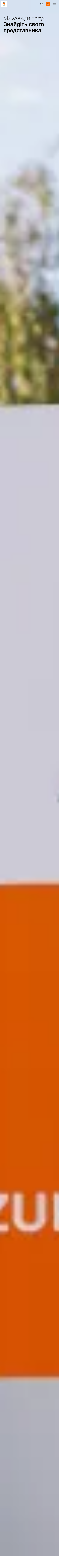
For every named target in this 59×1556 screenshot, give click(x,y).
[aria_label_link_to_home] (4, 4)
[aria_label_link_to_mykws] (48, 4)
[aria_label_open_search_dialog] (41, 4)
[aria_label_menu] (54, 4)
